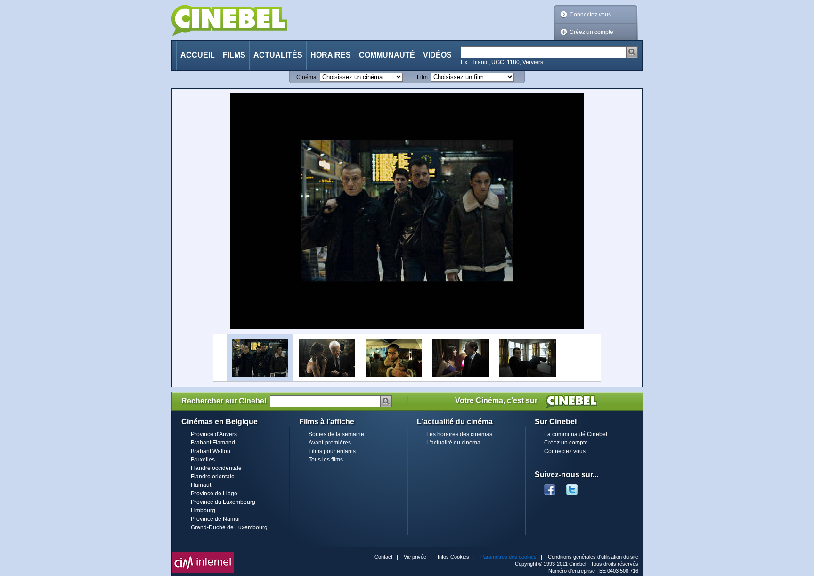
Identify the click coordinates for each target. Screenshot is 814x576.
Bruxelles (203, 459)
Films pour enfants (332, 451)
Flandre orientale (213, 476)
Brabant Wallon (210, 451)
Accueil (197, 55)
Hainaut (201, 485)
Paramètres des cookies (508, 557)
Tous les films (326, 459)
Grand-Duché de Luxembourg (229, 527)
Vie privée (415, 557)
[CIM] (203, 554)
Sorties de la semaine (336, 434)
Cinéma (306, 77)
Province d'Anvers (214, 434)
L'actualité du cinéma (453, 442)
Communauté (387, 55)
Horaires (330, 55)
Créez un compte (591, 32)
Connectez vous (590, 14)
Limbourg (203, 510)
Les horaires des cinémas (459, 434)
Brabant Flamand (213, 442)
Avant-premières (330, 442)
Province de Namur (215, 519)
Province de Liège (214, 493)
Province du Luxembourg (223, 502)
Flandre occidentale (216, 468)
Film (422, 77)
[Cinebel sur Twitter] (576, 487)
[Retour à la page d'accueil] (229, 20)
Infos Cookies (453, 557)
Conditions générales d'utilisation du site (593, 557)
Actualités (277, 55)
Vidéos (437, 55)
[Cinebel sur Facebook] (550, 487)
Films (234, 55)
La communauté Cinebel (575, 434)
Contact (383, 557)
